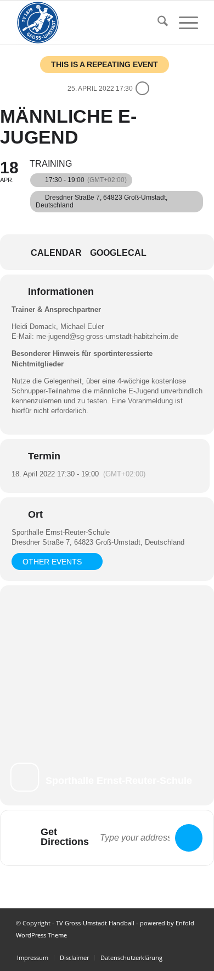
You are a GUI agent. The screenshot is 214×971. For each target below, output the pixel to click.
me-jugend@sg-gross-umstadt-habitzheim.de (107, 336)
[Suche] (157, 23)
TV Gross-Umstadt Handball (95, 923)
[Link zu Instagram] (173, 946)
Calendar (56, 252)
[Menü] (183, 23)
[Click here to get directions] (188, 838)
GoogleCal (118, 252)
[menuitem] (157, 23)
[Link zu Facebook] (190, 946)
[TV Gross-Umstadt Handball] (88, 23)
